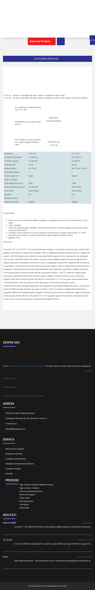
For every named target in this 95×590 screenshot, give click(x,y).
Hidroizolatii (24, 507)
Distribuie (88, 371)
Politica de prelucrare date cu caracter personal (23, 395)
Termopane (24, 504)
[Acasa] (47, 20)
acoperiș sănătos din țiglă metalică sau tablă (27, 366)
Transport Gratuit (13, 468)
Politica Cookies (9, 387)
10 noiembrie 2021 (84, 540)
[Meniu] (61, 41)
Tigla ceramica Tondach (29, 488)
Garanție (9, 473)
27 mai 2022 (87, 523)
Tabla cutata (24, 498)
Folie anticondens (26, 501)
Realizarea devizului (13, 453)
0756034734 (11, 423)
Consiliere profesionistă (15, 458)
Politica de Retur (10, 378)
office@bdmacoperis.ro (15, 429)
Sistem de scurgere (27, 494)
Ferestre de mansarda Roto (30, 491)
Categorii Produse (46, 58)
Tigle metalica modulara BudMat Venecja (36, 484)
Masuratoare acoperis (14, 448)
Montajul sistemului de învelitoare (19, 463)
